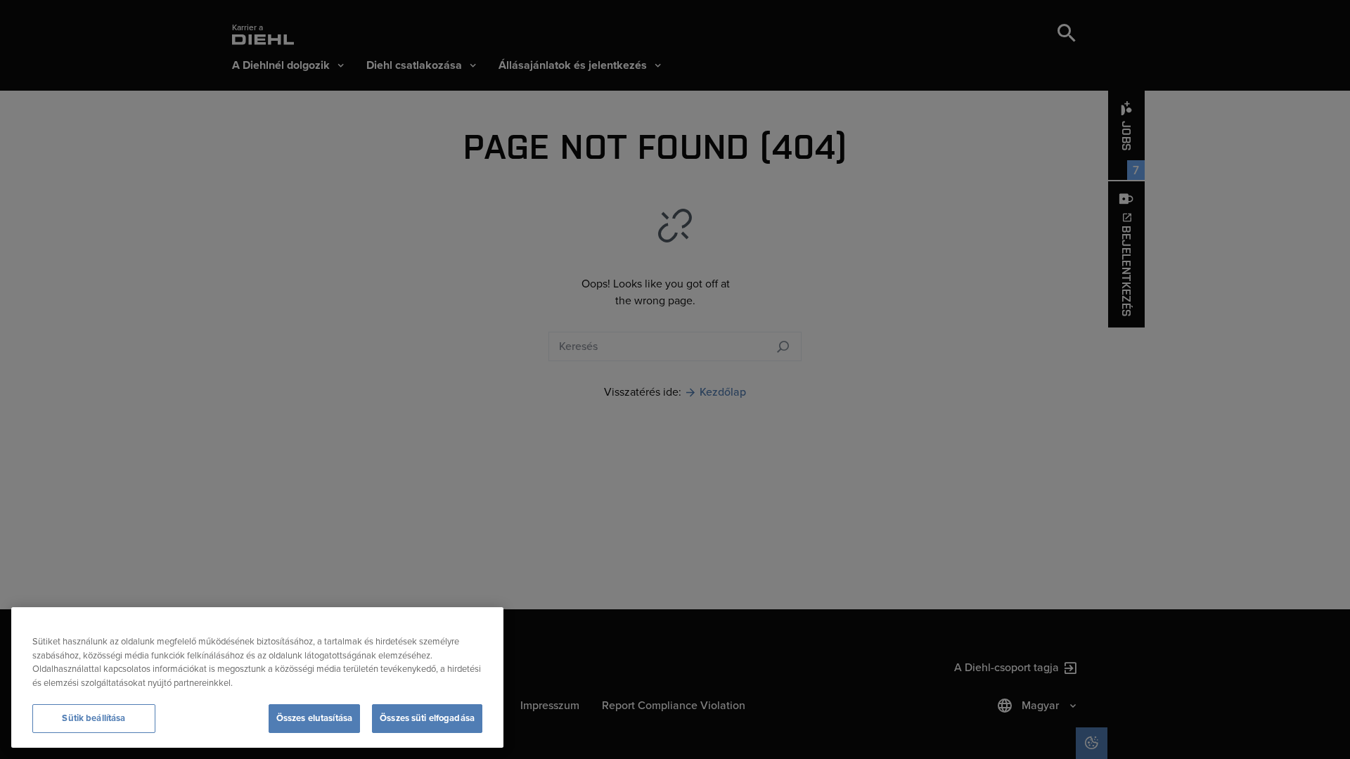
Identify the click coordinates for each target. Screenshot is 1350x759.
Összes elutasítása (314, 718)
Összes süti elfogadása (427, 718)
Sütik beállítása (93, 718)
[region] (257, 677)
